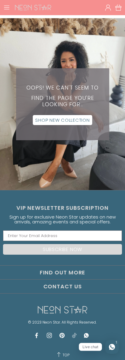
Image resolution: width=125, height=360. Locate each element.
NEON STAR (33, 7)
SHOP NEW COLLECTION (62, 120)
